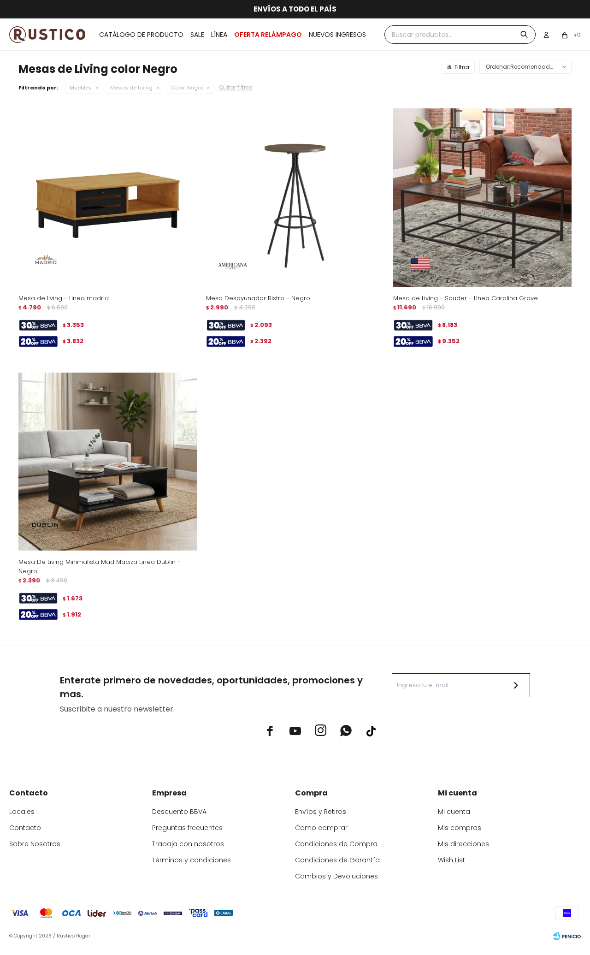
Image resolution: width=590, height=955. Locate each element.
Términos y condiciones (191, 860)
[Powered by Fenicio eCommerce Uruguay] (567, 936)
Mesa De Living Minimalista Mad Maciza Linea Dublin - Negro (99, 566)
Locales (22, 811)
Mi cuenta (454, 811)
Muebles (81, 87)
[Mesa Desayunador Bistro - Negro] (295, 197)
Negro (187, 87)
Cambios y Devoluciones (336, 876)
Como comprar (321, 827)
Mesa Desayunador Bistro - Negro (258, 298)
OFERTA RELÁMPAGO (268, 34)
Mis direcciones (463, 843)
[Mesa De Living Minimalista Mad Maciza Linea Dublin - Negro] (107, 462)
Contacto (25, 827)
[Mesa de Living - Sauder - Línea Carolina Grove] (482, 197)
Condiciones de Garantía (337, 860)
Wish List (451, 860)
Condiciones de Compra (336, 843)
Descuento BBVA (179, 811)
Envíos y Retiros (320, 811)
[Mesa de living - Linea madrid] (107, 197)
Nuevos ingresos (337, 34)
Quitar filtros (236, 87)
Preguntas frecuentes (187, 827)
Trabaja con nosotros (188, 843)
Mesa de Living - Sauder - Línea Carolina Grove (465, 298)
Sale (197, 34)
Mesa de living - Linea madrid (63, 298)
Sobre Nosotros (34, 843)
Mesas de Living (131, 87)
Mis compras (459, 827)
